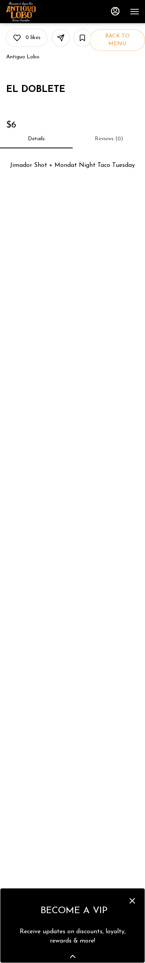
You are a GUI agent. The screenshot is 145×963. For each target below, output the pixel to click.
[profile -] (115, 11)
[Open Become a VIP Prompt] (72, 956)
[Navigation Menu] (134, 11)
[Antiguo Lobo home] (40, 11)
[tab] (36, 139)
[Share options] (60, 37)
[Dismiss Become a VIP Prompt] (132, 901)
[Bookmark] (82, 37)
